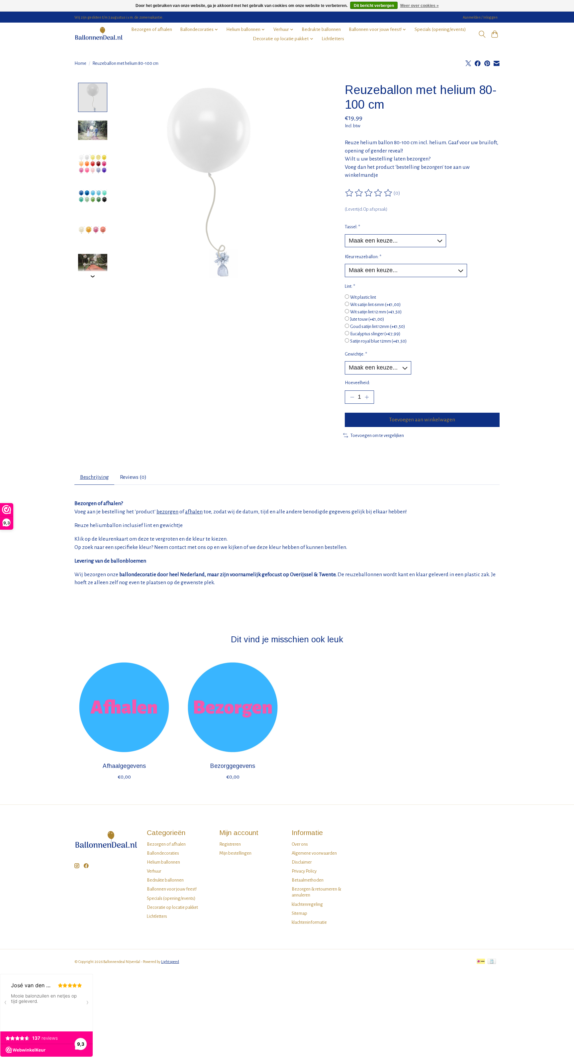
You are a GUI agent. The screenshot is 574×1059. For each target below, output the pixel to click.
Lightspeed (170, 962)
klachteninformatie (309, 922)
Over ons (300, 844)
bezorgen (167, 512)
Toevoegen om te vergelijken (377, 435)
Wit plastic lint (363, 297)
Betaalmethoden (308, 880)
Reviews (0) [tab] (133, 477)
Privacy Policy (304, 871)
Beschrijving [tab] (94, 477)
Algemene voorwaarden (314, 853)
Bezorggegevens (232, 766)
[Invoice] (492, 962)
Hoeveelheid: (357, 382)
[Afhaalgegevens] (124, 707)
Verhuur (154, 871)
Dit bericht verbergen (374, 5)
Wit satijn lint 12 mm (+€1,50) (376, 311)
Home (80, 63)
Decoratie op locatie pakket (172, 907)
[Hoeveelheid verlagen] (352, 397)
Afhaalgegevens (124, 766)
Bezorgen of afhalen (151, 29)
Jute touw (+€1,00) (367, 319)
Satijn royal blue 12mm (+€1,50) (378, 341)
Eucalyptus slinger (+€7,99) (375, 333)
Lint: (350, 286)
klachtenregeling (307, 904)
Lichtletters (333, 38)
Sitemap (299, 913)
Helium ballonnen (163, 862)
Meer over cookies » (419, 5)
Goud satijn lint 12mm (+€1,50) (377, 326)
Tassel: (352, 226)
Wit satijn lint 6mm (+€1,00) (375, 304)
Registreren (230, 844)
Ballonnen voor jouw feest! (172, 889)
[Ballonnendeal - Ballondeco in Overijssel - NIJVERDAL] (98, 34)
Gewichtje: (356, 354)
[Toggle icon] (482, 34)
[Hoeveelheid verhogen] (366, 397)
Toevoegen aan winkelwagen (422, 420)
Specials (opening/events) (440, 29)
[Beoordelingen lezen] (369, 193)
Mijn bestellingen (235, 853)
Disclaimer (302, 862)
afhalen (194, 512)
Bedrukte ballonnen (321, 29)
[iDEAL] (481, 962)
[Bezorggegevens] (232, 707)
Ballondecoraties (163, 853)
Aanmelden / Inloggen (480, 17)
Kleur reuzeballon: (363, 256)
